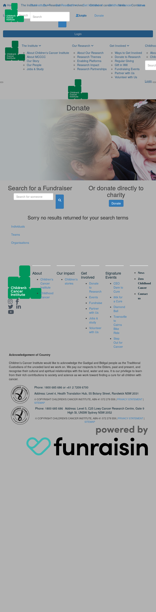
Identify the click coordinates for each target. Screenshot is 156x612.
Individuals (18, 226)
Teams (15, 234)
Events (93, 297)
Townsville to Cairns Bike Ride (120, 325)
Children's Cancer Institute (46, 283)
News (141, 5)
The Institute (38, 5)
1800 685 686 (53, 387)
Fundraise (95, 303)
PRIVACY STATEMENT (129, 399)
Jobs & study (93, 320)
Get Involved (91, 5)
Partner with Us (94, 310)
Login (82, 15)
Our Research (64, 5)
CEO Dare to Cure (118, 287)
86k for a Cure (118, 299)
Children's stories (71, 281)
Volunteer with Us (95, 330)
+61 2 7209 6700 (77, 387)
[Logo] (16, 12)
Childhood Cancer (120, 5)
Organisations (20, 243)
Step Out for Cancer (118, 342)
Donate (99, 15)
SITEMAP (39, 402)
